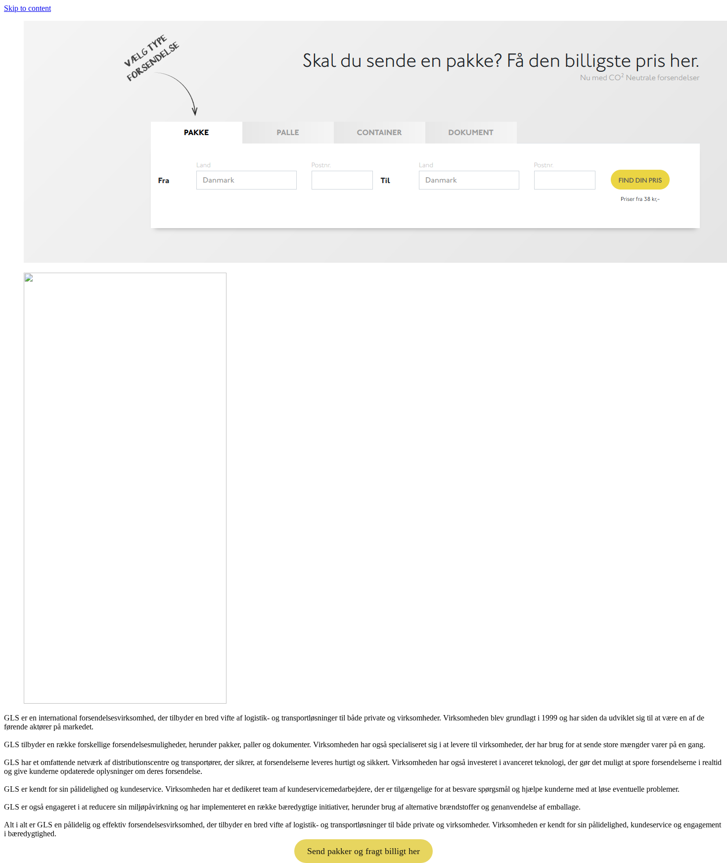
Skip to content (27, 8)
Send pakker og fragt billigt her (363, 851)
